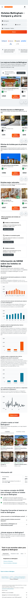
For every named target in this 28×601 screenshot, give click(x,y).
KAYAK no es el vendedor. (7, 592)
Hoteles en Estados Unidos (6, 577)
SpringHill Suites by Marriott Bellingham (11, 165)
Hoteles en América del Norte (19, 576)
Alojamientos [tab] (6, 553)
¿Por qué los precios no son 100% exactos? (12, 597)
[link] (8, 229)
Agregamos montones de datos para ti (10, 595)
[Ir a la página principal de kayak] (8, 7)
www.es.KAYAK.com (5, 576)
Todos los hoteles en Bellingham (7, 571)
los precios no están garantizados (8, 588)
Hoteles (11, 576)
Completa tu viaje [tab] (15, 553)
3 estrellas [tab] (7, 431)
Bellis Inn (4, 127)
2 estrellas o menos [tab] (20, 431)
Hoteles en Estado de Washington (19, 577)
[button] (2, 7)
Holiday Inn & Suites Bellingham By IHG (11, 88)
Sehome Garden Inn (6, 200)
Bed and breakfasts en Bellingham (10, 563)
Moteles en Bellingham (8, 561)
